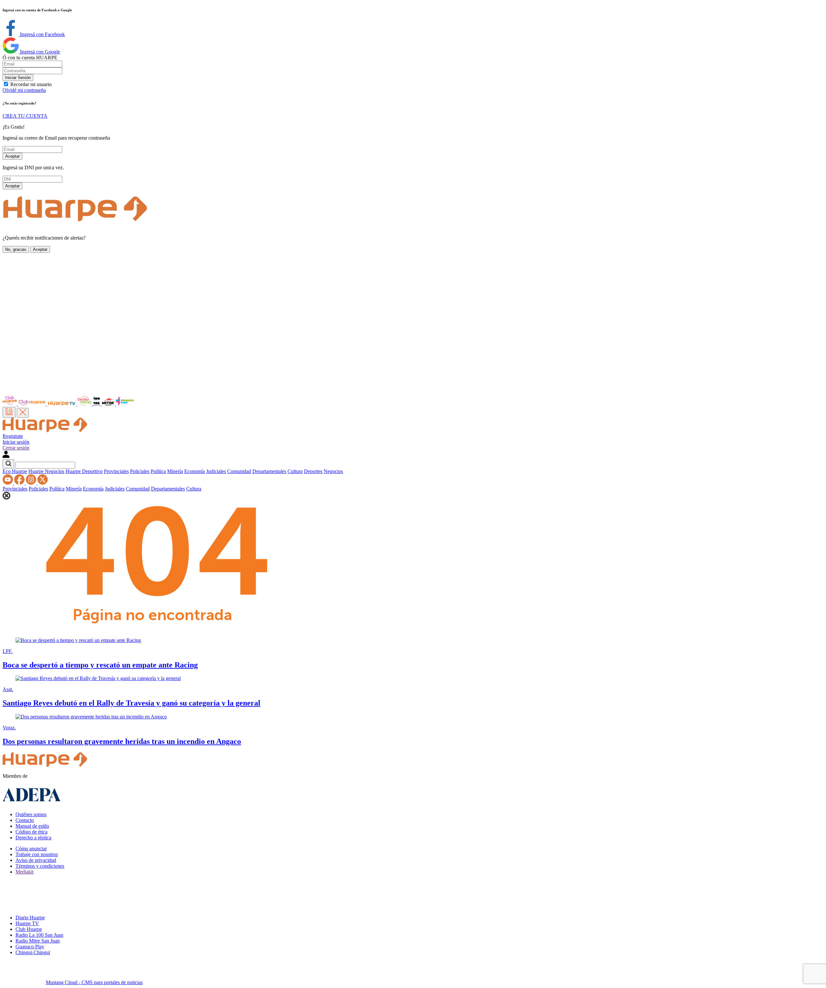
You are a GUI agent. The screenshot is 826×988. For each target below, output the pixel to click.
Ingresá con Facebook (42, 34)
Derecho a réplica (33, 837)
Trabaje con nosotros (36, 854)
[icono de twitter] (42, 483)
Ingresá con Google (39, 51)
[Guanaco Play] (125, 404)
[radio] (109, 404)
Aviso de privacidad (35, 860)
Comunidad (239, 471)
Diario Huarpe (30, 917)
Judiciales (216, 471)
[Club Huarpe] (25, 404)
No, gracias (15, 249)
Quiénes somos (30, 814)
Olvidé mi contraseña (24, 90)
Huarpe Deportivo (84, 471)
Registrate (13, 436)
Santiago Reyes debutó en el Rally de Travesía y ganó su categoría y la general (131, 703)
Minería (175, 471)
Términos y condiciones (39, 866)
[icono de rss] (8, 483)
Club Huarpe (28, 929)
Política (158, 471)
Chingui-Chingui (32, 952)
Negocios (333, 471)
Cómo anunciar (31, 848)
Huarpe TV (27, 923)
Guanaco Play (29, 946)
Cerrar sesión (16, 447)
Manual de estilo (32, 826)
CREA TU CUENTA (25, 116)
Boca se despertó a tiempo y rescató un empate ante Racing (100, 665)
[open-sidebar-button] (9, 412)
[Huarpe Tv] (62, 404)
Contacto (24, 820)
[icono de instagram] (31, 483)
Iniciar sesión (16, 442)
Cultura (295, 471)
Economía (194, 471)
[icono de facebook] (20, 483)
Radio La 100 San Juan (39, 935)
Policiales (139, 471)
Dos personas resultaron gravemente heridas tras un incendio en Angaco (122, 741)
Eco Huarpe (15, 471)
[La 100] (97, 404)
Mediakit (24, 871)
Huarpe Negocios (46, 471)
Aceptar (12, 156)
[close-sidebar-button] (23, 413)
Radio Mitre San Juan (37, 941)
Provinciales (116, 471)
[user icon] (6, 456)
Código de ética (31, 832)
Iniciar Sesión (18, 77)
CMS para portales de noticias (94, 982)
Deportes (313, 471)
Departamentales (269, 471)
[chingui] (85, 404)
